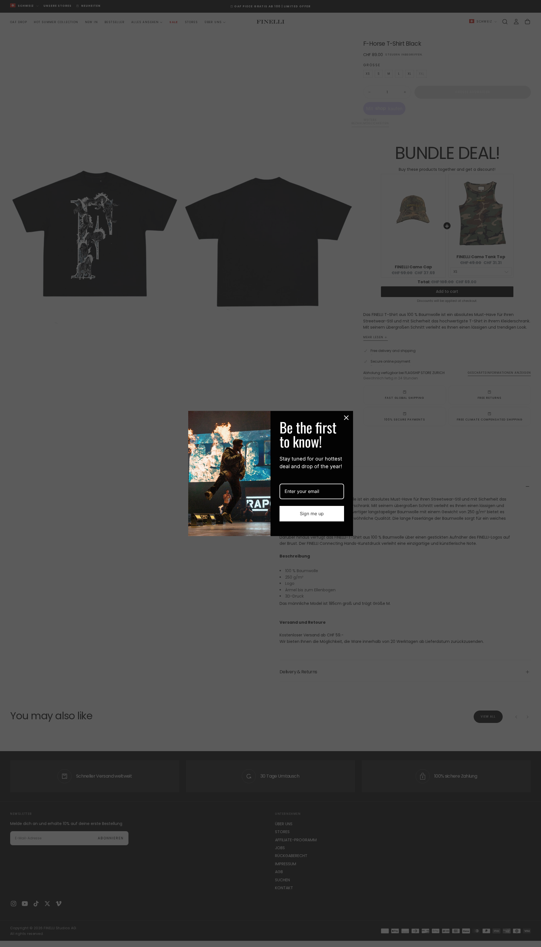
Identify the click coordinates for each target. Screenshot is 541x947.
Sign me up (312, 513)
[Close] (346, 417)
